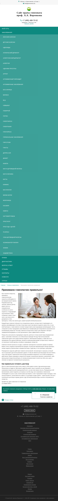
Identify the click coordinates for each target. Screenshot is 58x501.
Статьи (4, 280)
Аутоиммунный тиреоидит (12, 79)
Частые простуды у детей (30, 487)
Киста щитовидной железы (12, 168)
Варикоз (6, 95)
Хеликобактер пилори (10, 242)
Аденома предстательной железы (29, 428)
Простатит (6, 221)
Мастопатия (7, 190)
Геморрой (6, 110)
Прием (4, 257)
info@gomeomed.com (30, 3)
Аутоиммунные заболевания (13, 84)
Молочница (7, 200)
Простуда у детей (9, 226)
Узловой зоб (29, 482)
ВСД (4, 100)
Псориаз (6, 232)
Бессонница (7, 89)
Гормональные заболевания (13, 137)
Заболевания (7, 32)
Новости (5, 277)
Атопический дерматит (11, 52)
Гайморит (6, 105)
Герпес (5, 116)
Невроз (5, 211)
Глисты (5, 147)
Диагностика (7, 261)
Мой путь (5, 28)
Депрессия (7, 153)
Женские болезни (9, 37)
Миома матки (7, 195)
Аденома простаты (9, 68)
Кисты (5, 179)
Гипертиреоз (7, 121)
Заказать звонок (29, 23)
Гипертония (7, 126)
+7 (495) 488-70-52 (30, 20)
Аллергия (6, 63)
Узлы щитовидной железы (12, 237)
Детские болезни (9, 42)
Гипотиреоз (7, 132)
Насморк (6, 205)
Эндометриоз (8, 253)
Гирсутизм (6, 142)
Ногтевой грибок (9, 216)
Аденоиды (6, 47)
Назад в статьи (9, 400)
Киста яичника (8, 174)
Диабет (5, 158)
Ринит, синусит (30, 480)
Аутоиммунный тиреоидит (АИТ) (30, 436)
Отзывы (5, 269)
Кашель (5, 163)
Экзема (5, 248)
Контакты (5, 273)
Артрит (5, 74)
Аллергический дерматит (12, 58)
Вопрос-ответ (7, 265)
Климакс (6, 184)
